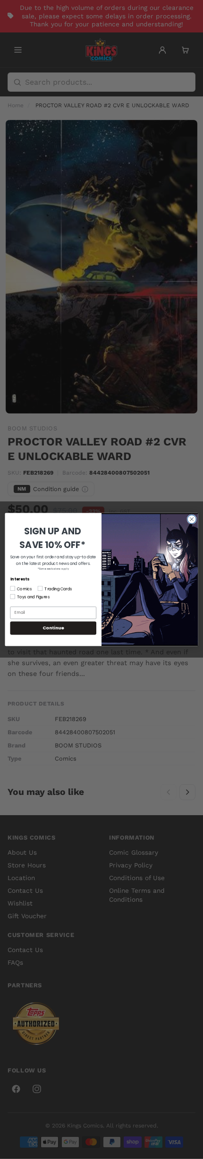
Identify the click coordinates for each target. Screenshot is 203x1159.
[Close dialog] (191, 519)
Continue (53, 628)
